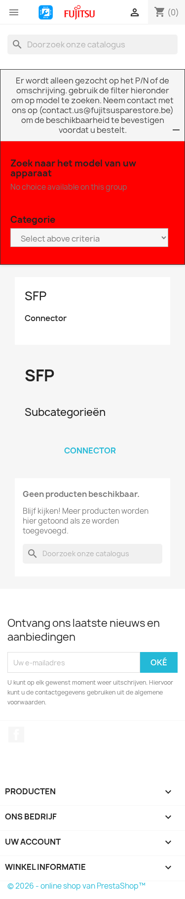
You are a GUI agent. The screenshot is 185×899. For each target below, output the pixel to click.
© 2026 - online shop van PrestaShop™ (76, 886)
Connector (46, 318)
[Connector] (90, 438)
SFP (35, 295)
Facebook (16, 734)
